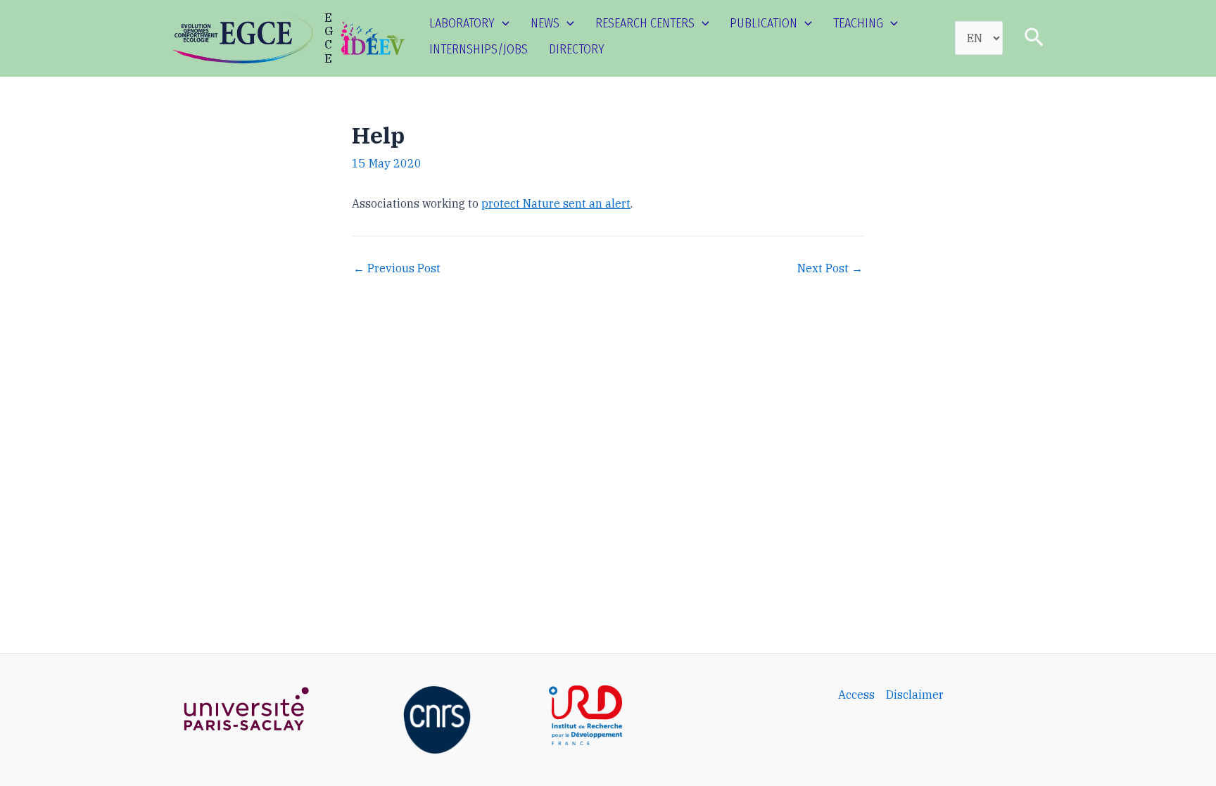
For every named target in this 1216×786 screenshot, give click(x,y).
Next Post (830, 268)
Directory (576, 49)
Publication (763, 23)
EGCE (329, 38)
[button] (502, 23)
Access (856, 694)
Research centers (645, 23)
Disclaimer (915, 694)
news (545, 23)
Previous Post (397, 268)
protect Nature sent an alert (556, 203)
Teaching (858, 23)
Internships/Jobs (478, 49)
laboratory (462, 23)
